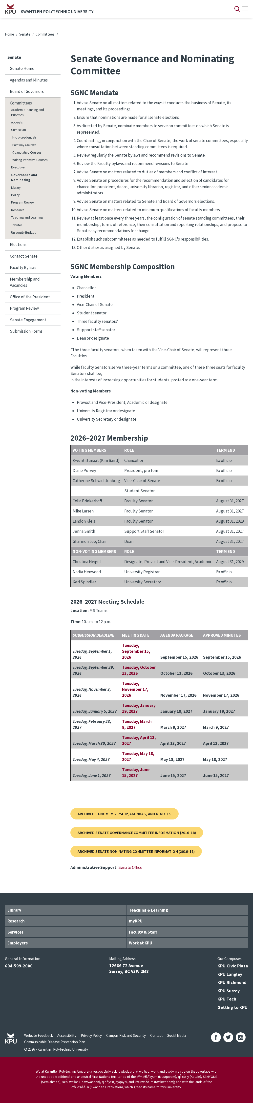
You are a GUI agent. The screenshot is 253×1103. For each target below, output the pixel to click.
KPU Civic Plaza (232, 966)
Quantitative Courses (26, 152)
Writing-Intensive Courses (29, 160)
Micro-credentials (24, 137)
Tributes (16, 225)
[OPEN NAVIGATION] (245, 9)
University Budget (23, 232)
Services (15, 932)
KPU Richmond (232, 982)
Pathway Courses (24, 145)
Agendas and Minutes (29, 80)
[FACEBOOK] (216, 1037)
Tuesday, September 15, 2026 (136, 651)
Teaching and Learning (27, 217)
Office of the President (30, 297)
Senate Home (22, 68)
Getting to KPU (232, 1007)
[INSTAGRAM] (241, 1037)
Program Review (23, 202)
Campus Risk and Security (126, 1035)
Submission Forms (26, 331)
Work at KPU (140, 943)
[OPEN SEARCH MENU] (237, 9)
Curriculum (18, 130)
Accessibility (66, 1035)
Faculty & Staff (143, 932)
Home (9, 34)
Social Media (176, 1035)
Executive (18, 167)
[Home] (10, 9)
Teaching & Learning (148, 910)
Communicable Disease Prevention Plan (54, 1042)
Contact (156, 1035)
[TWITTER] (228, 1037)
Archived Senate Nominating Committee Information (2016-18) (136, 851)
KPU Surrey (228, 991)
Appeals (16, 122)
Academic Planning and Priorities (27, 112)
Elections (18, 244)
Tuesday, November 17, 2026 (135, 689)
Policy (15, 195)
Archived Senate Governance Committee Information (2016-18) (137, 832)
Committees (45, 34)
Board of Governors (27, 91)
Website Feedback (38, 1035)
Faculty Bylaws (23, 267)
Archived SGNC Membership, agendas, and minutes (124, 813)
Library (16, 187)
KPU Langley (229, 974)
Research (17, 210)
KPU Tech (226, 999)
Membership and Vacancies (25, 282)
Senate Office (130, 867)
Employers (17, 943)
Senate (24, 34)
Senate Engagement (28, 320)
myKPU (136, 921)
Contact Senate (24, 256)
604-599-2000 (19, 966)
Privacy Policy (91, 1035)
